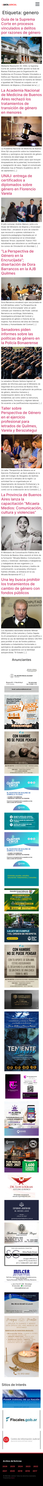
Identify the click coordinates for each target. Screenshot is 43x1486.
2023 (28, 1466)
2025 (12, 1466)
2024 (20, 1466)
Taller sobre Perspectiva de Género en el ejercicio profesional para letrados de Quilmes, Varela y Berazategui (21, 419)
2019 (20, 1471)
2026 (5, 1466)
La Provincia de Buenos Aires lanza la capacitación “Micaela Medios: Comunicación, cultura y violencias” (21, 504)
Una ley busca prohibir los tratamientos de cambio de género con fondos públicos (20, 586)
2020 (12, 1471)
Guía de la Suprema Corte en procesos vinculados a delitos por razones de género (20, 26)
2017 (35, 1471)
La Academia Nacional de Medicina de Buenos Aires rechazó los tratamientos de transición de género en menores (21, 101)
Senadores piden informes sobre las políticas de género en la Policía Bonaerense (20, 336)
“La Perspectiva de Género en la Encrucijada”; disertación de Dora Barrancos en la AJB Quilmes (18, 262)
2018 (27, 1471)
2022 (35, 1466)
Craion (13, 1478)
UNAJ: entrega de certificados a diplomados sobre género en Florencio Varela (18, 185)
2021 (5, 1471)
